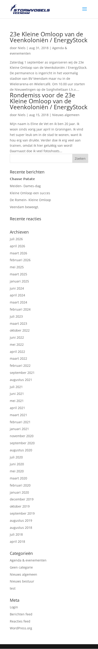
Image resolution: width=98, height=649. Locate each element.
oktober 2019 (20, 506)
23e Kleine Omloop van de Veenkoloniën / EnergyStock (49, 37)
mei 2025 (17, 267)
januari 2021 (19, 429)
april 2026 (17, 246)
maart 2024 (18, 302)
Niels (22, 48)
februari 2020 (20, 485)
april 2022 (17, 351)
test (12, 588)
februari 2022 (20, 365)
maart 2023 (18, 323)
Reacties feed (20, 621)
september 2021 (22, 372)
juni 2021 (17, 393)
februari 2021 (20, 422)
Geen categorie (21, 567)
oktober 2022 (20, 330)
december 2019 (22, 499)
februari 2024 (20, 309)
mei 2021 (17, 401)
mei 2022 (17, 344)
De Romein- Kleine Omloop (30, 200)
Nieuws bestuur (22, 581)
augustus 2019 (21, 520)
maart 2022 (18, 358)
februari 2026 (20, 260)
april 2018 (17, 541)
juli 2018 (16, 534)
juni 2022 (17, 337)
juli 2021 (16, 387)
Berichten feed (21, 614)
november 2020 (22, 436)
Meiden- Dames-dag (25, 186)
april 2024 (17, 295)
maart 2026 (18, 253)
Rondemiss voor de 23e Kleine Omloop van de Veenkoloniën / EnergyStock (49, 101)
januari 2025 (19, 281)
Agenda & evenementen (28, 560)
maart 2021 (18, 415)
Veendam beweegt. (24, 207)
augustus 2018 (21, 527)
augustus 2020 (21, 450)
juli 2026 (16, 239)
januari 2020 (19, 492)
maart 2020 (18, 478)
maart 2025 (18, 274)
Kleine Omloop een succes (30, 193)
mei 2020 (17, 471)
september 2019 (22, 513)
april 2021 (17, 408)
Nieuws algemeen (66, 115)
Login (14, 607)
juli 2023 (16, 316)
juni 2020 (17, 464)
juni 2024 (17, 288)
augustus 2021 (21, 380)
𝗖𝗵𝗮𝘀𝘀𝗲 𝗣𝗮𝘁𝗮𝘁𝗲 (22, 179)
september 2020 (22, 443)
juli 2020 (16, 457)
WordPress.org (21, 628)
